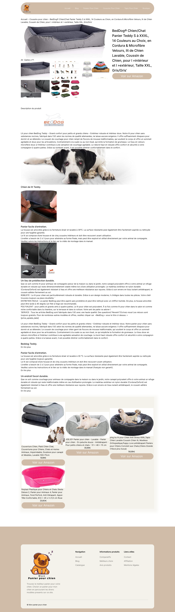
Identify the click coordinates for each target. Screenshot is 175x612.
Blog (77, 8)
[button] (26, 347)
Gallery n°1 (29, 60)
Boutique (146, 8)
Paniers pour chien (90, 8)
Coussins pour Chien (111, 8)
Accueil (67, 8)
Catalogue (80, 565)
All (22, 60)
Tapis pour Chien (131, 8)
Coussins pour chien (39, 19)
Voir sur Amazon (132, 76)
